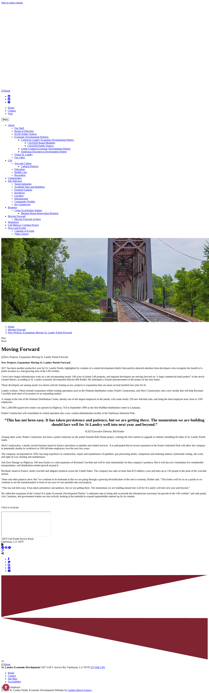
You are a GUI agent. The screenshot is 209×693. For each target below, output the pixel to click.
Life (10, 160)
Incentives (19, 192)
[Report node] (2, 544)
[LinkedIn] (9, 564)
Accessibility (14, 681)
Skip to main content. (12, 2)
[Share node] (2, 553)
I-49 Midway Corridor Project (23, 225)
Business (12, 207)
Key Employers (22, 204)
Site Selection (15, 181)
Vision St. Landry (23, 154)
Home (11, 107)
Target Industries (23, 184)
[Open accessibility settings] (6, 687)
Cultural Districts (29, 166)
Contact (12, 110)
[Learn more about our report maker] (9, 547)
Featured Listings (23, 189)
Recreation (19, 175)
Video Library (21, 233)
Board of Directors (24, 131)
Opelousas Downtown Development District (44, 151)
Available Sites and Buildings (29, 186)
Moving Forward (16, 216)
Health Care (20, 172)
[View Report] (6, 547)
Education (19, 169)
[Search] (2, 550)
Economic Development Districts (31, 137)
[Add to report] (3, 547)
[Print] (9, 567)
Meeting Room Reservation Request (39, 213)
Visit (10, 113)
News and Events (17, 228)
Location (19, 195)
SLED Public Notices (25, 134)
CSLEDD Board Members (41, 142)
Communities (15, 178)
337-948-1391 (97, 667)
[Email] (9, 570)
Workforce (13, 222)
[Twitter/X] (9, 562)
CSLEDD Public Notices (40, 145)
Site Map (12, 678)
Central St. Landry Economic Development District (47, 140)
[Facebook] (8, 559)
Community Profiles (24, 201)
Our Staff (19, 128)
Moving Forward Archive (27, 219)
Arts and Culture (23, 163)
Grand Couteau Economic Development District (46, 148)
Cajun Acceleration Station (28, 210)
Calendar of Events (24, 231)
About (11, 125)
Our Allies (19, 157)
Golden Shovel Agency (80, 690)
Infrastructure (21, 198)
